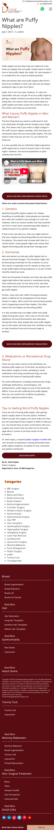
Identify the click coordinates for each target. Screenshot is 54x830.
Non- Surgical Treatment (16, 773)
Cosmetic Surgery (16, 507)
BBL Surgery (13, 488)
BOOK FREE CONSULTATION (12, 827)
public (10, 554)
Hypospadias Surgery (17, 529)
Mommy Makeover (16, 545)
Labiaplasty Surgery (16, 532)
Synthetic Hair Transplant (15, 624)
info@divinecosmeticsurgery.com (38, 1)
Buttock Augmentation (18, 504)
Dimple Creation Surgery (19, 510)
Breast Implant (14, 501)
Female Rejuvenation (13, 763)
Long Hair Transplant (13, 620)
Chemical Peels (11, 799)
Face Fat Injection (12, 794)
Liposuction (9, 652)
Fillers (7, 786)
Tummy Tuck (13, 557)
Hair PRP (11, 520)
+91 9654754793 (45, 4)
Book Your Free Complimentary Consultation (27, 196)
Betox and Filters (15, 494)
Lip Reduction (14, 538)
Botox (7, 781)
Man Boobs (9, 647)
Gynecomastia (14, 513)
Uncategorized (14, 560)
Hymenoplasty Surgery (18, 526)
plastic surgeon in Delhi (36, 439)
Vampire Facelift (11, 790)
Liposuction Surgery (17, 541)
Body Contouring (15, 498)
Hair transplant (14, 523)
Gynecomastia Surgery (18, 516)
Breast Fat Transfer (12, 597)
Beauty (10, 491)
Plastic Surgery (14, 551)
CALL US (41, 827)
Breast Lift (9, 593)
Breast (6, 576)
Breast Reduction (12, 588)
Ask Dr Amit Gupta (27, 455)
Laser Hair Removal (16, 535)
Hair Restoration (11, 616)
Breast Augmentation (14, 584)
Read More (9, 604)
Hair (4, 608)
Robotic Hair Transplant (15, 629)
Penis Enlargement (16, 548)
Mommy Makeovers (14, 738)
